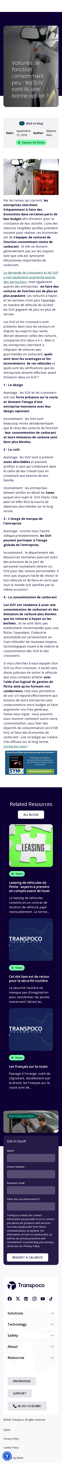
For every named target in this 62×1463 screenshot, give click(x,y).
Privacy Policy (11, 1438)
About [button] (13, 1346)
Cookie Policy (11, 1447)
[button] (7, 1456)
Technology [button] (17, 1324)
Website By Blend (13, 1457)
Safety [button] (13, 1335)
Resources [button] (16, 1357)
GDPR (6, 1430)
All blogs (30, 815)
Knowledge (21, 1381)
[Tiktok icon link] (51, 1299)
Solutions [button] (15, 1313)
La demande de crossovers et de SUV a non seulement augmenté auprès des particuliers (30, 277)
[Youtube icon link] (43, 1299)
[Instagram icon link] (34, 1299)
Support (19, 1393)
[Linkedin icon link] (26, 1299)
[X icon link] (18, 1299)
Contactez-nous (15, 746)
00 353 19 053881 (29, 1406)
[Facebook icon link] (10, 1299)
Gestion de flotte (33, 142)
